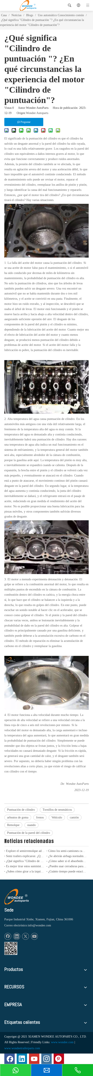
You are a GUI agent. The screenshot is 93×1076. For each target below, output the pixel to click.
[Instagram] (46, 1059)
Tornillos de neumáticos (57, 809)
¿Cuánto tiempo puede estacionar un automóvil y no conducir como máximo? (67, 871)
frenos (40, 817)
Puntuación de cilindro (21, 809)
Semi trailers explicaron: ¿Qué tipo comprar (25, 856)
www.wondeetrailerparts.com (22, 1048)
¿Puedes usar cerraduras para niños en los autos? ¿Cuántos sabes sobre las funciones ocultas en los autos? (67, 866)
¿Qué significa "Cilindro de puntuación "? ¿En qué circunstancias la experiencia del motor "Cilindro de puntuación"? (25, 861)
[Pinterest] (59, 1059)
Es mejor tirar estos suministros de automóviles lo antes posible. (25, 866)
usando (31, 825)
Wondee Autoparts (37, 113)
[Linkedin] (16, 936)
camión (74, 817)
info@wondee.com (39, 925)
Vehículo (56, 817)
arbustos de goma (17, 817)
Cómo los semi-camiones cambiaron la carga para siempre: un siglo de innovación (67, 851)
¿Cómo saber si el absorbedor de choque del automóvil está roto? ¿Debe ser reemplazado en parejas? (67, 861)
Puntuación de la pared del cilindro (28, 832)
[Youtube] (34, 936)
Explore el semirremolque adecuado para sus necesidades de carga (25, 851)
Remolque (13, 825)
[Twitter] (25, 936)
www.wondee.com (62, 1042)
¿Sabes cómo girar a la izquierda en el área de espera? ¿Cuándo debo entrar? (25, 871)
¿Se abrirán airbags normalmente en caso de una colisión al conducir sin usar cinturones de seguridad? (67, 856)
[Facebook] (7, 936)
